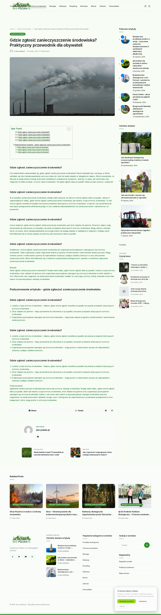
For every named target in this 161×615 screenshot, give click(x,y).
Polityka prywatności (126, 567)
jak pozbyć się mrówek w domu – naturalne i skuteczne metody (67, 559)
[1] (125, 39)
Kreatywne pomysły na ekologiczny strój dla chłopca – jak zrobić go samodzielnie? (140, 278)
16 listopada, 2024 (139, 102)
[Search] (149, 6)
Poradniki (122, 245)
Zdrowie (86, 584)
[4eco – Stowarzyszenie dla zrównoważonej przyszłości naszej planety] (62, 496)
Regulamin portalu (125, 561)
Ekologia (86, 554)
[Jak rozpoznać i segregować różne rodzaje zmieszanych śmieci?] (75, 452)
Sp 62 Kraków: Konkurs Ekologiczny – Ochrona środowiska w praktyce (134, 513)
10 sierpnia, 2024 (127, 201)
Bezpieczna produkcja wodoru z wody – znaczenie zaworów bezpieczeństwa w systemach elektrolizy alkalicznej (67, 547)
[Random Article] (145, 6)
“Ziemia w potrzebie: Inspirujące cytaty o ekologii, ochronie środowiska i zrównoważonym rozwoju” (139, 266)
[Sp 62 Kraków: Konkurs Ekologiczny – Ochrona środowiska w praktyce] (134, 496)
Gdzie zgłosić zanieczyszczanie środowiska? (34, 135)
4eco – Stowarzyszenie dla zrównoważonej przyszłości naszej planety (62, 513)
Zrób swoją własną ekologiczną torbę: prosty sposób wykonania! (138, 290)
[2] (125, 64)
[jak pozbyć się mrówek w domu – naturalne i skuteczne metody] (51, 560)
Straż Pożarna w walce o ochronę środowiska (25, 513)
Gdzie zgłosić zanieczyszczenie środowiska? (34, 132)
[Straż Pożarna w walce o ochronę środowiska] (26, 496)
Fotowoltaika (87, 589)
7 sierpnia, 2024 (127, 236)
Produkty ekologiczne (91, 542)
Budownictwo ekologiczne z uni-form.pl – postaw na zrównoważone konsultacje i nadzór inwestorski (66, 571)
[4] (125, 97)
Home (12, 29)
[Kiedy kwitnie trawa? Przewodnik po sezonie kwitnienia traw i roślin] (27, 452)
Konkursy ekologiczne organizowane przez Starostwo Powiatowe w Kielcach (96, 513)
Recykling (86, 566)
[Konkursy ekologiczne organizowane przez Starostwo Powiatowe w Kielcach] (98, 496)
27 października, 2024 (141, 117)
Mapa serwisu (124, 573)
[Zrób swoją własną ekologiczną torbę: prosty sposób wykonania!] (124, 291)
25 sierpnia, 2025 (139, 57)
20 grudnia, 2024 (139, 90)
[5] (125, 109)
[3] (125, 78)
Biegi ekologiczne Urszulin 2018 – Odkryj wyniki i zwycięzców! (140, 302)
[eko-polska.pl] (12, 51)
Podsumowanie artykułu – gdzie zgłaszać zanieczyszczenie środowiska (42, 145)
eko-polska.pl (20, 51)
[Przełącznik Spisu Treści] (67, 129)
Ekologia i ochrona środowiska (23, 504)
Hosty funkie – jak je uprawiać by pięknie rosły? (141, 96)
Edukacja (86, 560)
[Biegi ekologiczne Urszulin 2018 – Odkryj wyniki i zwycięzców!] (124, 303)
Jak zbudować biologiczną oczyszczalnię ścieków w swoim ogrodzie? (135, 160)
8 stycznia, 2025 (139, 71)
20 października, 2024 (129, 165)
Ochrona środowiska (24, 29)
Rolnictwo (86, 572)
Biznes (85, 578)
